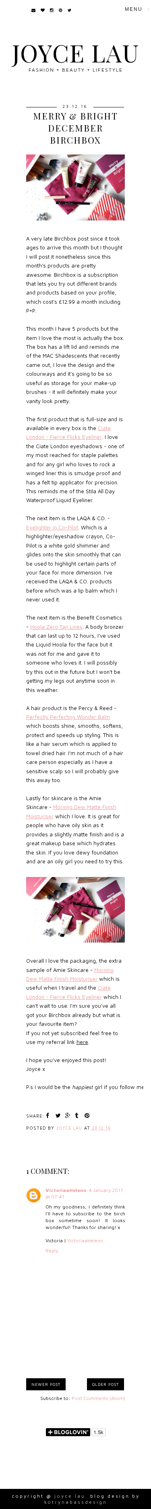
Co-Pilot (68, 527)
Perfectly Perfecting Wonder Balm (68, 717)
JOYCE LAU (75, 52)
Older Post (105, 1384)
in (42, 527)
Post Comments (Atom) (98, 1398)
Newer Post (45, 1384)
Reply (52, 1251)
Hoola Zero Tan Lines (56, 627)
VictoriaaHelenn (66, 1190)
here (82, 1042)
